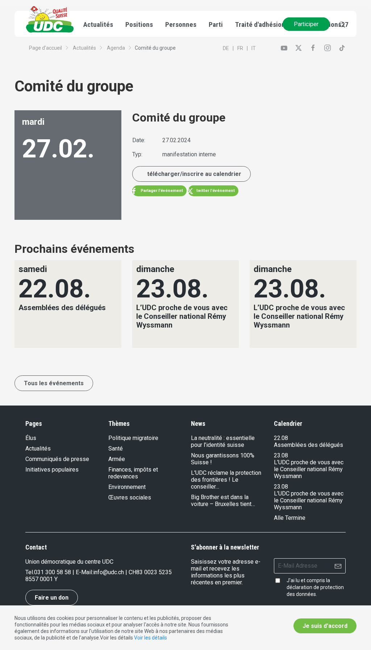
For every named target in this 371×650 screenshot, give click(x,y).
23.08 (281, 455)
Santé (115, 448)
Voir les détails (150, 638)
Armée (116, 459)
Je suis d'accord (325, 625)
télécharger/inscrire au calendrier (194, 173)
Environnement (127, 487)
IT (253, 48)
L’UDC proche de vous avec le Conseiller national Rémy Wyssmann (308, 469)
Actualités (84, 48)
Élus (30, 438)
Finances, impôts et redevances (133, 473)
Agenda (116, 48)
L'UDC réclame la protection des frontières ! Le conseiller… (226, 479)
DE (226, 48)
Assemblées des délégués (308, 444)
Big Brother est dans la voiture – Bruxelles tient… (223, 500)
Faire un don (51, 597)
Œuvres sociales (129, 497)
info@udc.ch (108, 572)
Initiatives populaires (52, 469)
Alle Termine (289, 517)
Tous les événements (54, 383)
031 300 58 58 (52, 572)
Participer (306, 24)
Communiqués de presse (57, 459)
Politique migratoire (133, 438)
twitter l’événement (215, 190)
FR (240, 48)
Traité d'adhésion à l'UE (268, 24)
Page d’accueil (45, 48)
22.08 (281, 438)
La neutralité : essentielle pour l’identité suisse (223, 441)
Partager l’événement (161, 190)
